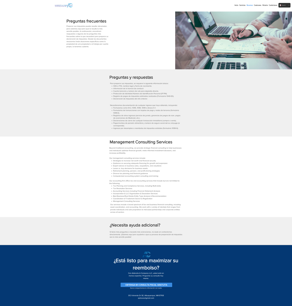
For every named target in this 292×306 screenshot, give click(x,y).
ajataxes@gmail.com (146, 298)
